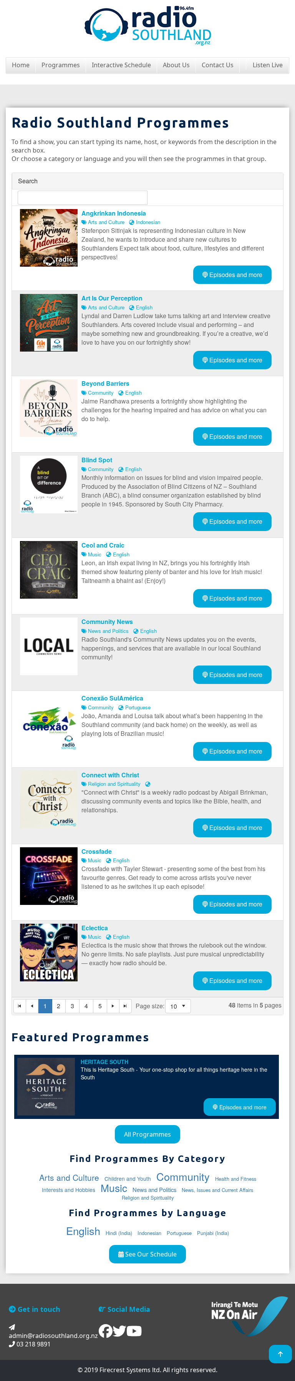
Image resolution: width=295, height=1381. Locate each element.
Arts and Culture (69, 1177)
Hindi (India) (119, 1233)
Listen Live (268, 65)
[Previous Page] (32, 1006)
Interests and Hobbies (68, 1189)
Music (114, 1187)
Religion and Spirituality (148, 1197)
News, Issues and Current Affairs (217, 1189)
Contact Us (218, 65)
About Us (176, 65)
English (83, 1230)
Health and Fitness (235, 1178)
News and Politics (154, 1189)
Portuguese (179, 1233)
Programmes (60, 65)
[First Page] (19, 1006)
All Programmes (147, 1134)
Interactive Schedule (121, 65)
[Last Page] (125, 1006)
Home (21, 65)
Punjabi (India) (213, 1233)
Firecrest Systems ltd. (130, 1370)
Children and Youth (127, 1178)
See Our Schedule (150, 1254)
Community (183, 1176)
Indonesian (149, 1233)
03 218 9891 (33, 1344)
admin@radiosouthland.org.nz (53, 1335)
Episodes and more (235, 274)
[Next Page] (113, 1006)
